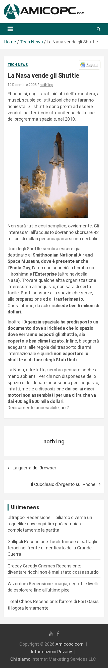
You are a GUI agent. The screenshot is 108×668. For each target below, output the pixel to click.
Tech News (18, 65)
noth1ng (46, 85)
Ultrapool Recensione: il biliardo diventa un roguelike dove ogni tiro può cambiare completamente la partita (50, 524)
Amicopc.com (70, 644)
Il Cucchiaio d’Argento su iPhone (63, 484)
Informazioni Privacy (51, 651)
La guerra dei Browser (34, 467)
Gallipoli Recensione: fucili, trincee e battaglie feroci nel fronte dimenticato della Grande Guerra (53, 548)
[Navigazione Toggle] (10, 29)
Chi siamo (20, 659)
